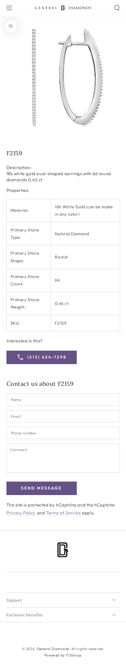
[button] (116, 8)
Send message (41, 488)
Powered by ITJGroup (63, 655)
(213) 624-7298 (42, 357)
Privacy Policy (21, 513)
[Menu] (9, 8)
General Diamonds (53, 648)
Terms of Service (63, 513)
